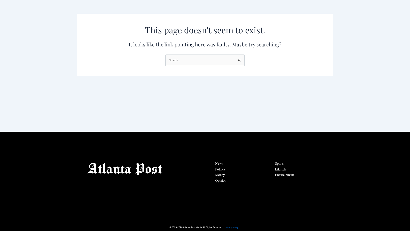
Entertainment (284, 174)
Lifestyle (281, 169)
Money (220, 174)
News (219, 163)
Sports (279, 163)
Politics (220, 169)
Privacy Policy (231, 227)
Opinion (220, 180)
